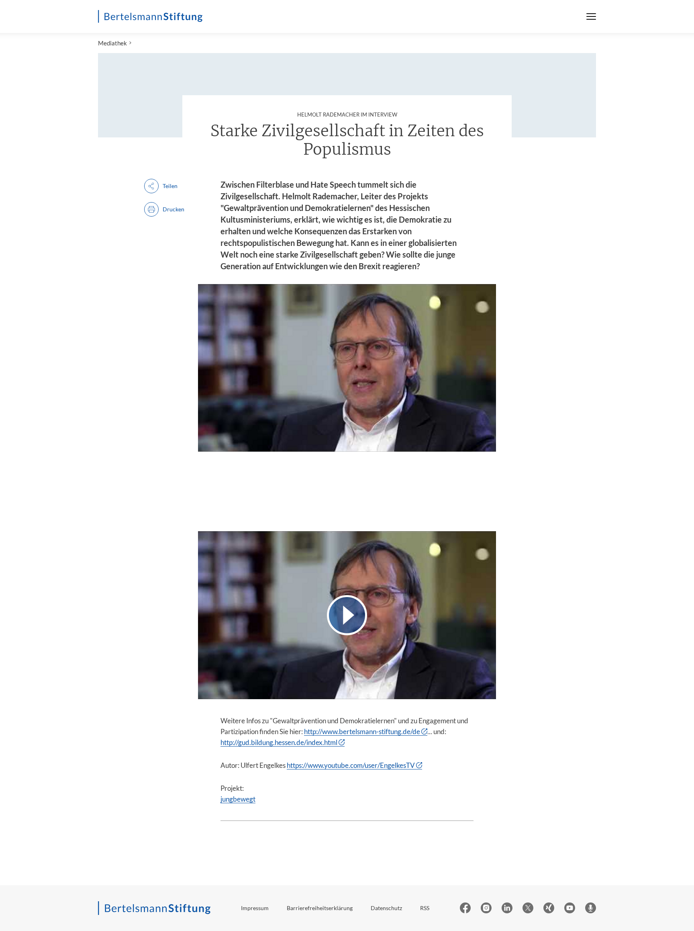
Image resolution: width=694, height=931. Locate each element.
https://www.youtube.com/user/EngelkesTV (351, 765)
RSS (424, 907)
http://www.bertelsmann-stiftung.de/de (362, 731)
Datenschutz (386, 907)
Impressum (255, 907)
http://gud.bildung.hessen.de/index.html (278, 742)
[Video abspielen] (347, 615)
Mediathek (112, 43)
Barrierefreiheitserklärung (320, 907)
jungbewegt (237, 799)
